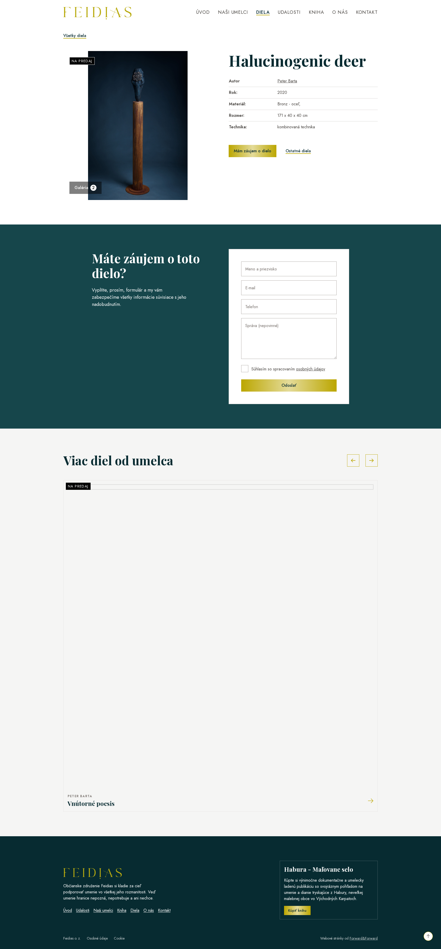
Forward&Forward (364, 938)
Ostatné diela (298, 151)
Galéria (85, 188)
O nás (340, 12)
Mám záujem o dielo (252, 151)
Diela (263, 12)
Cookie (119, 938)
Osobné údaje (97, 938)
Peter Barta (287, 81)
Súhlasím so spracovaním (288, 369)
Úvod (203, 12)
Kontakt (367, 12)
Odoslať (288, 385)
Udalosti (289, 12)
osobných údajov (310, 369)
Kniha (316, 12)
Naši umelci (233, 12)
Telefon (251, 307)
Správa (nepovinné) (262, 326)
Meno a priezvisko (261, 269)
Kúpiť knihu (297, 910)
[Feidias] (97, 12)
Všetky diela (74, 36)
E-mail (250, 288)
